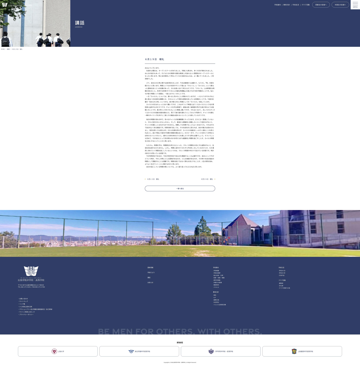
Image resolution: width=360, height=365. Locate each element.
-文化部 (281, 285)
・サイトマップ (23, 301)
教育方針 (287, 5)
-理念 (214, 295)
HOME (3, 49)
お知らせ (150, 282)
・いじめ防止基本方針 (25, 307)
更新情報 (150, 267)
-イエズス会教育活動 (219, 304)
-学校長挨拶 (216, 273)
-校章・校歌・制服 (219, 278)
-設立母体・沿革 (218, 275)
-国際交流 (216, 300)
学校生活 (295, 5)
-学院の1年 (282, 273)
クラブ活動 (306, 5)
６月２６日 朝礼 (207, 179)
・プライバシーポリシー (26, 314)
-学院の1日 (282, 270)
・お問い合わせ (23, 299)
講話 (8, 49)
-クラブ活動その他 (284, 288)
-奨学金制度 (216, 280)
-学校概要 (216, 270)
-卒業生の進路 (217, 282)
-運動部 (281, 283)
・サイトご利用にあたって (26, 312)
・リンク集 (21, 304)
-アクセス (216, 287)
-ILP (214, 297)
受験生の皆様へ (321, 5)
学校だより (151, 272)
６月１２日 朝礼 (152, 179)
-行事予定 (282, 275)
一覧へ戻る (180, 188)
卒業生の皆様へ (340, 5)
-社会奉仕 (216, 302)
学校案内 (277, 5)
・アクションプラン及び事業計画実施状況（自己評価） (35, 309)
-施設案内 (216, 285)
